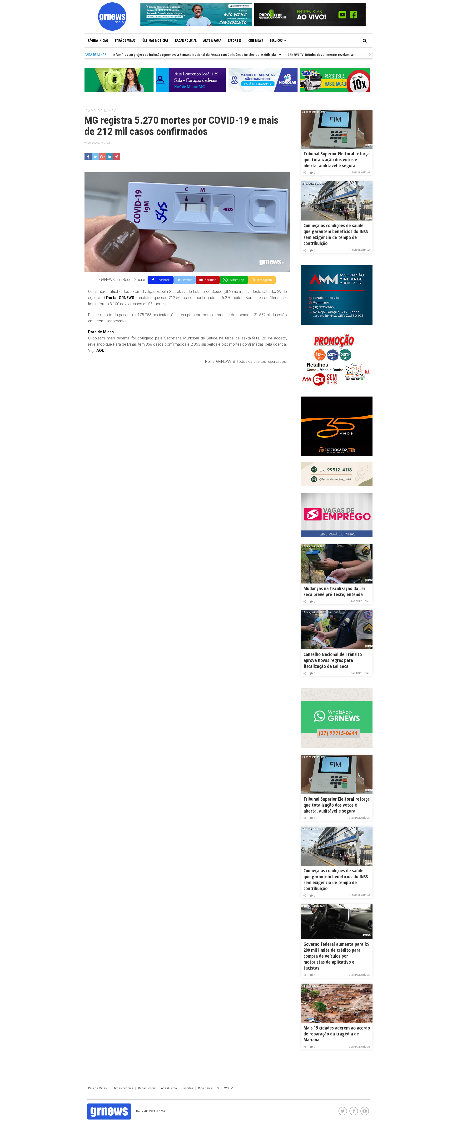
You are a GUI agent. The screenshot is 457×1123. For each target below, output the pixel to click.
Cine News (255, 40)
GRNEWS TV (225, 1088)
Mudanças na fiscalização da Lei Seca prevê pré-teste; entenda (334, 591)
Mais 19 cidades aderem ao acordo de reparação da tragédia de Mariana (336, 1034)
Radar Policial (186, 40)
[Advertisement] (187, 402)
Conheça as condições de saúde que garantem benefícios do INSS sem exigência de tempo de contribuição (335, 234)
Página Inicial (98, 40)
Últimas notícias (155, 40)
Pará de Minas (125, 40)
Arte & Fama (212, 40)
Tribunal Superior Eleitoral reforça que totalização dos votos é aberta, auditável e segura (336, 159)
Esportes (235, 40)
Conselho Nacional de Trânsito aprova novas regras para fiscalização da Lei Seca (332, 660)
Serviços (276, 40)
